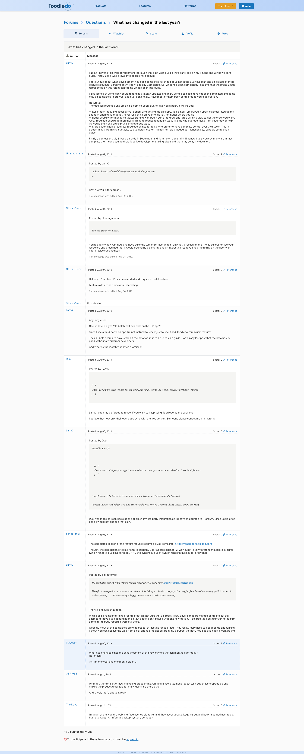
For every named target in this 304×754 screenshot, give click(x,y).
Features (145, 6)
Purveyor (71, 642)
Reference (231, 63)
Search (154, 33)
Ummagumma (74, 153)
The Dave (71, 704)
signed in (132, 739)
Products (100, 6)
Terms (133, 752)
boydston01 (73, 533)
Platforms (189, 6)
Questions (96, 22)
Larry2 (70, 62)
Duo (68, 358)
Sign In (246, 6)
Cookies (144, 752)
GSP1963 (71, 673)
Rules (225, 33)
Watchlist (118, 33)
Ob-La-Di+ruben (75, 208)
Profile (189, 33)
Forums (71, 22)
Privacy (122, 752)
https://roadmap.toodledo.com (193, 543)
